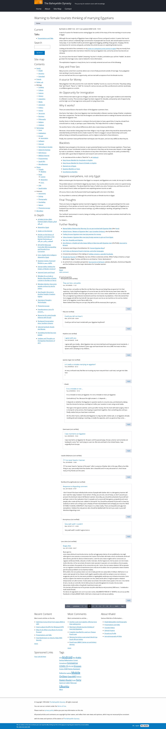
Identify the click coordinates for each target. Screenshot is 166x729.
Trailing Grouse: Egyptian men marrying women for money (82, 234)
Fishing (40, 196)
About (47, 8)
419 (60, 658)
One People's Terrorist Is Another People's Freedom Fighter (46, 294)
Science (40, 93)
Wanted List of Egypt (69, 166)
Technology (40, 128)
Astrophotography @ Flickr (113, 636)
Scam (74, 680)
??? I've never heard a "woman (74, 460)
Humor (40, 111)
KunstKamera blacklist (70, 172)
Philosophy (42, 119)
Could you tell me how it (73, 316)
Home (38, 8)
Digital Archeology (44, 150)
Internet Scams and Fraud (46, 272)
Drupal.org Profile (110, 633)
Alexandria (44, 180)
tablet (68, 683)
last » (123, 606)
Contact (68, 8)
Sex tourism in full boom (97, 262)
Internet (41, 144)
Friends (38, 79)
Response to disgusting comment (75, 486)
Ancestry (41, 73)
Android (67, 657)
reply (128, 309)
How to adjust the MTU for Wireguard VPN (50, 627)
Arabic (78, 657)
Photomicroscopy (44, 208)
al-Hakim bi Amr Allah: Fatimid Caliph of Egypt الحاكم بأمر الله (47, 221)
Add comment (64, 272)
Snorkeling (41, 202)
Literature (41, 105)
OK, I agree (135, 725)
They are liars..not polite (72, 283)
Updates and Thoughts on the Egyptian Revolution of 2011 (46, 341)
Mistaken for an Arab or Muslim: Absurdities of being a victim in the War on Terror (47, 278)
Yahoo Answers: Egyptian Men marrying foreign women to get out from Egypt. (88, 237)
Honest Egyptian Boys (97, 248)
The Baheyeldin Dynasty (57, 702)
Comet (75, 660)
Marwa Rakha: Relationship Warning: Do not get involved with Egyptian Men (87, 228)
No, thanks (144, 725)
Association (44, 138)
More (61, 689)
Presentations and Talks (45, 38)
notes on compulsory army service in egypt (102, 49)
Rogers (62, 680)
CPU (69, 666)
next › (117, 606)
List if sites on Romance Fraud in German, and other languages (83, 251)
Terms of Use (61, 706)
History (40, 96)
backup (61, 660)
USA (39, 185)
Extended (41, 76)
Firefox (61, 669)
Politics (40, 108)
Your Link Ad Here (40, 657)
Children (41, 125)
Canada (40, 169)
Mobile (75, 672)
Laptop (68, 673)
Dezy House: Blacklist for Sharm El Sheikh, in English (79, 163)
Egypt (61, 270)
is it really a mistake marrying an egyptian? (80, 364)
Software (41, 141)
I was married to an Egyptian (75, 434)
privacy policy (49, 710)
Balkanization (68, 660)
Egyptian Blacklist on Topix (71, 169)
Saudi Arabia (42, 188)
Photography (42, 199)
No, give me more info (23, 727)
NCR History (42, 153)
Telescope (73, 683)
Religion (41, 122)
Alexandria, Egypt (43, 227)
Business (41, 116)
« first (68, 606)
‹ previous (76, 606)
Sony (78, 679)
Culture (40, 90)
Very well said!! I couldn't (74, 524)
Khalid (40, 71)
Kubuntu (62, 673)
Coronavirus (72, 663)
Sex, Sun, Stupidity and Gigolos (73, 240)
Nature (40, 205)
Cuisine (43, 177)
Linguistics (41, 99)
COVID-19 (63, 666)
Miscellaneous (43, 164)
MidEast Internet (43, 156)
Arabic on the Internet (45, 231)
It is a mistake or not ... (74, 389)
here (117, 228)
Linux (40, 130)
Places (38, 167)
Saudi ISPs (41, 161)
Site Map (57, 8)
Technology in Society (45, 147)
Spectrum (62, 683)
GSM (66, 669)
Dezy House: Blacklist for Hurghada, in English (78, 160)
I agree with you (70, 338)
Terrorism (41, 113)
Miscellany (39, 211)
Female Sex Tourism (69, 257)
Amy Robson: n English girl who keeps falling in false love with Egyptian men (87, 243)
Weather (43, 172)
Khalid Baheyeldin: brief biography (115, 622)
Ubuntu (64, 686)
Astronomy (42, 193)
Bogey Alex (67, 546)
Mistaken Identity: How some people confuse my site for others (47, 286)
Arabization (42, 133)
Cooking (41, 87)
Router (69, 680)
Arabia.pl (95, 157)
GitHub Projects (109, 630)
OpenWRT (71, 676)
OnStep (63, 676)
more (36, 644)
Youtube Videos (109, 628)
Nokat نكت (39, 82)
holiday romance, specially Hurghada (101, 254)
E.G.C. (42, 183)
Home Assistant (74, 669)
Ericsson (77, 666)
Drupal (40, 136)
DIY (72, 666)
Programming (43, 158)
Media (40, 102)
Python (79, 677)
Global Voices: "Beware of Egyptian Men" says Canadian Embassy (84, 231)
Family (38, 68)
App (74, 658)
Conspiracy (63, 663)
